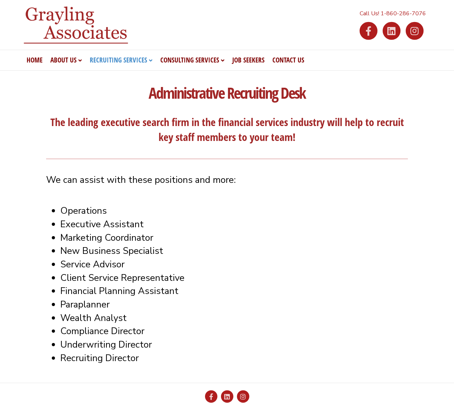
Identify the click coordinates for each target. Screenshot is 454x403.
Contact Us (288, 60)
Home (35, 60)
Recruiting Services (118, 60)
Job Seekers (248, 60)
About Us (63, 60)
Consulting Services (189, 60)
